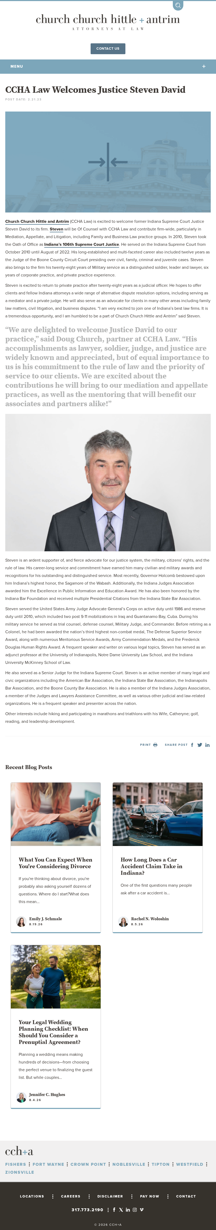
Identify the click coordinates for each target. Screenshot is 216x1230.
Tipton (161, 1164)
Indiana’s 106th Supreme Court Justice (81, 244)
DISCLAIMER (110, 1196)
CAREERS (71, 1196)
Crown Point (88, 1164)
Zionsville (19, 1172)
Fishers (15, 1164)
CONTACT (186, 1196)
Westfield (190, 1164)
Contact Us (107, 49)
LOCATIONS (32, 1196)
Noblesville (128, 1164)
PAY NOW (149, 1196)
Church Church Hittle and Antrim (37, 221)
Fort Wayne (48, 1164)
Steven (56, 229)
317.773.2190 (88, 1210)
